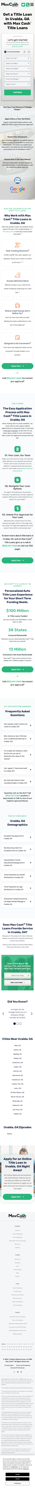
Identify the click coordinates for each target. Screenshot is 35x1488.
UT (23, 1349)
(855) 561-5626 (7, 124)
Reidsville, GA (17, 1101)
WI (31, 1349)
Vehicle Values (17, 1269)
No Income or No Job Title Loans (17, 1327)
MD (9, 1347)
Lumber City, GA (17, 1084)
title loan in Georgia (11, 431)
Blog (17, 1273)
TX (21, 1349)
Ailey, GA (17, 1045)
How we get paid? (17, 1237)
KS (2, 1347)
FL (22, 1344)
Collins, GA (17, 1067)
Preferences (17, 1483)
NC (24, 1347)
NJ (31, 1347)
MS (19, 1347)
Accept (18, 1474)
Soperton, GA (17, 1105)
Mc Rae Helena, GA (17, 1092)
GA (24, 1344)
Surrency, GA (17, 1110)
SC (16, 1349)
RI (14, 1349)
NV (5, 1349)
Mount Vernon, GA (17, 1097)
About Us (17, 1230)
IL (30, 1344)
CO (17, 1344)
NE (26, 1347)
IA (26, 1344)
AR (10, 1344)
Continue (17, 92)
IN (32, 1344)
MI (11, 1347)
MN (14, 1347)
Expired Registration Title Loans (17, 1330)
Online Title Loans (17, 1288)
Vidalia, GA (17, 1114)
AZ (12, 1344)
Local (17, 1266)
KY (5, 1347)
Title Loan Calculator (17, 1320)
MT (21, 1347)
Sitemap (17, 1247)
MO (16, 1347)
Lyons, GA (17, 1088)
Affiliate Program (17, 1334)
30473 (9, 1134)
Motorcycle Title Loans (17, 1295)
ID (28, 1344)
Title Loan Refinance (17, 1301)
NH (29, 1347)
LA (7, 1347)
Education (17, 1262)
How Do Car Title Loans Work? (17, 1316)
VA (26, 1349)
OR (12, 1349)
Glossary (17, 1276)
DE (20, 1344)
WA (28, 1349)
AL (8, 1344)
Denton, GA (17, 1071)
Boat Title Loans (17, 1298)
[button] (17, 725)
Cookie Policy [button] (14, 1467)
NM (2, 1349)
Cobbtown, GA (17, 1062)
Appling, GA (17, 1054)
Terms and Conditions (23, 1365)
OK (10, 1349)
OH (7, 1349)
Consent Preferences (17, 1368)
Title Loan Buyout (17, 1305)
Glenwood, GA (18, 1075)
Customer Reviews (17, 1234)
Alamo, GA (17, 1050)
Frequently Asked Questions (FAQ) (17, 1323)
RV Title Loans (17, 1291)
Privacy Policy (9, 1365)
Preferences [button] (26, 1469)
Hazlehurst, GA (17, 1080)
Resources (17, 1259)
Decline (18, 1479)
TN (19, 1349)
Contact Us (18, 1244)
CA (15, 1344)
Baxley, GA (17, 1058)
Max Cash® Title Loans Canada (17, 1240)
